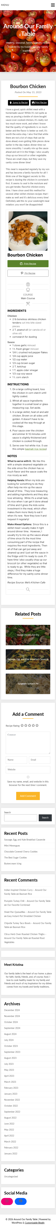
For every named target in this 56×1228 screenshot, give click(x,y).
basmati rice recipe (35, 448)
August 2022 (10, 1118)
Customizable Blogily (34, 1223)
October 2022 (11, 1106)
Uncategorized (11, 1177)
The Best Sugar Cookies (15, 858)
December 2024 (12, 1010)
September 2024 (12, 1028)
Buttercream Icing (12, 864)
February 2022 (11, 1148)
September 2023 (12, 1052)
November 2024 (12, 1016)
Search (7, 813)
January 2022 (10, 1154)
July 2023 (9, 1064)
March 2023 (10, 1082)
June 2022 (9, 1124)
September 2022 (12, 1112)
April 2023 (9, 1076)
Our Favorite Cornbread (18, 905)
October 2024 (11, 1022)
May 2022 (9, 1130)
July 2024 (9, 1040)
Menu (5, 5)
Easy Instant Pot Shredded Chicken (24, 916)
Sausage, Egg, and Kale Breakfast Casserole (24, 840)
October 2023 (11, 1046)
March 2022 (10, 1142)
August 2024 (10, 1034)
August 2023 (10, 1058)
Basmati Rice (25, 894)
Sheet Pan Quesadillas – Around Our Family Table (27, 912)
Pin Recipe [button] (29, 273)
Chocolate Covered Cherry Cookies (20, 852)
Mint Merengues (12, 846)
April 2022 (9, 1136)
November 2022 (12, 1100)
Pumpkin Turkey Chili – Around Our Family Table (27, 901)
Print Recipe (41, 103)
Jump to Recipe (20, 103)
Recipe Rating (13, 726)
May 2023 (9, 1070)
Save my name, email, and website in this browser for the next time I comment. (28, 784)
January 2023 (10, 1094)
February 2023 (11, 1088)
